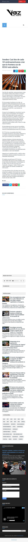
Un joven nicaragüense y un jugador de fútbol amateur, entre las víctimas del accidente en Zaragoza (13, 360)
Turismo (21, 439)
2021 (22, 419)
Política (5, 439)
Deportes (13, 424)
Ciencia (23, 421)
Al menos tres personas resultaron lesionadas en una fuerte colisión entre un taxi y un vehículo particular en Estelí (13, 390)
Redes (10, 439)
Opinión (21, 436)
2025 (15, 421)
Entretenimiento (7, 426)
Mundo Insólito (7, 436)
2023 (8, 421)
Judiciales (15, 429)
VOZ (10, 535)
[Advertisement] (14, 42)
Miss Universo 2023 (7, 434)
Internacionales (7, 429)
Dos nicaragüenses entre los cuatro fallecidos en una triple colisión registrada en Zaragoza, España (13, 300)
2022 (4, 421)
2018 (11, 419)
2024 (11, 421)
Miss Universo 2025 (17, 434)
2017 (8, 419)
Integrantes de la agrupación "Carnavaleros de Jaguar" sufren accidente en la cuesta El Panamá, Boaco (14, 344)
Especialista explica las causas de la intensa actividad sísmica (17, 404)
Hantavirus (20, 426)
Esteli (14, 426)
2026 (19, 421)
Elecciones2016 (20, 424)
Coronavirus (6, 424)
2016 (4, 419)
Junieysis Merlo (6, 431)
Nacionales (15, 436)
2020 (19, 419)
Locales (14, 431)
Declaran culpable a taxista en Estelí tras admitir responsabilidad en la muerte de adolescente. (13, 315)
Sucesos (15, 439)
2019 (15, 419)
